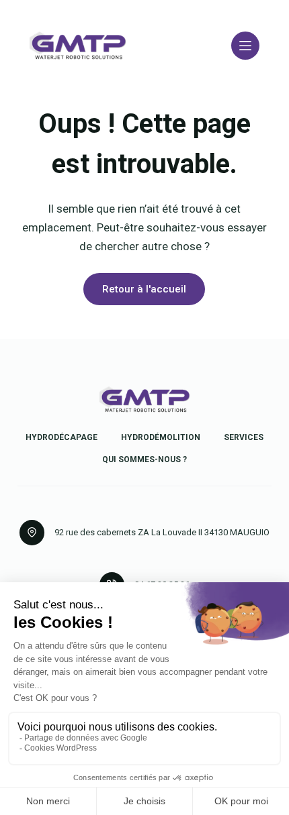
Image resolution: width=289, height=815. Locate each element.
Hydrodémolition (160, 437)
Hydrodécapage (61, 437)
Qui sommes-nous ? (144, 459)
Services (243, 437)
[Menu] (245, 46)
